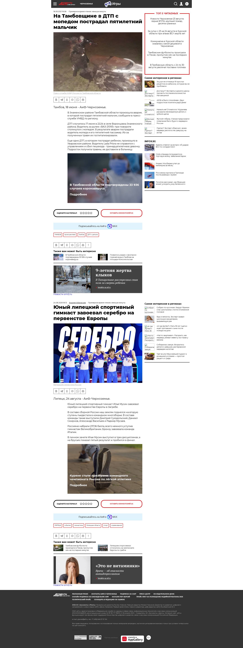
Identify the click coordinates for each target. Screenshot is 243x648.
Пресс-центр (144, 594)
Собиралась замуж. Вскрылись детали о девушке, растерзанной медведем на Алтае (171, 347)
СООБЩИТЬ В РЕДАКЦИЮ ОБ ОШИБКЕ (109, 600)
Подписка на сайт (128, 594)
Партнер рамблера (111, 637)
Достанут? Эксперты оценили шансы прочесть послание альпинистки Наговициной (173, 93)
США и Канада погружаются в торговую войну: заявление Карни (171, 155)
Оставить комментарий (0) (121, 213)
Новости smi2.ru (62, 294)
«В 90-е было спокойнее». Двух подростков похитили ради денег (171, 101)
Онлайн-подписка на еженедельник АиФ (90, 597)
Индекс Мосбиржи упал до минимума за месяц (168, 165)
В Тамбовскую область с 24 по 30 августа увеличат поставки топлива (167, 66)
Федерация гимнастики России (67, 385)
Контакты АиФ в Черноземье (104, 594)
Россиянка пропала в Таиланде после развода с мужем (170, 174)
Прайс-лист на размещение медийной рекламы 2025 (159, 597)
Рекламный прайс (80, 594)
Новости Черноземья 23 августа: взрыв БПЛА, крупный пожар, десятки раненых (167, 21)
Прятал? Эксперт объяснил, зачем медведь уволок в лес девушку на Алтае (172, 130)
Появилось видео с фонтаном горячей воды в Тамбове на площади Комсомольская (123, 257)
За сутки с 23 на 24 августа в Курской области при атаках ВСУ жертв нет (167, 32)
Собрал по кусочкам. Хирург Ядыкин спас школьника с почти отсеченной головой (173, 309)
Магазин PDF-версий (121, 597)
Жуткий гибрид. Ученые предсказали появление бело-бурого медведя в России (173, 121)
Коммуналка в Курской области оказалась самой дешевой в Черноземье (167, 43)
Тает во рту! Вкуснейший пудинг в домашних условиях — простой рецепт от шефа (172, 356)
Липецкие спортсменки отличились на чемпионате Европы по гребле (122, 548)
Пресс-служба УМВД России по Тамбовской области (77, 93)
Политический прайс (81, 600)
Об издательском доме (163, 594)
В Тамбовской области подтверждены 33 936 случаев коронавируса (104, 186)
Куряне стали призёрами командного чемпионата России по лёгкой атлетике (100, 477)
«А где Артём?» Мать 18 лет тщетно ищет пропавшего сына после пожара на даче (172, 328)
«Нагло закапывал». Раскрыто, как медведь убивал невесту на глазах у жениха (172, 337)
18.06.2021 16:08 (59, 11)
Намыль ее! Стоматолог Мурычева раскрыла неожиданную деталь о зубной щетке (172, 111)
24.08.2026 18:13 (60, 303)
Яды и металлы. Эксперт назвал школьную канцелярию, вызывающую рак (170, 319)
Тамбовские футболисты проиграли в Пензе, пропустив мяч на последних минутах (167, 55)
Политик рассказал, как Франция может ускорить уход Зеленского (170, 183)
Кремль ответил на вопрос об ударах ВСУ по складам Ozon (172, 146)
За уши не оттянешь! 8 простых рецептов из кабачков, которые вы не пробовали (173, 84)
